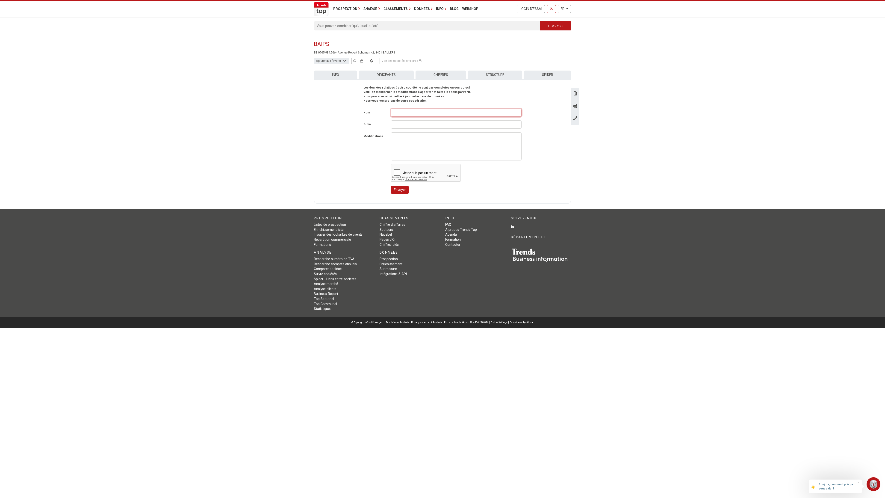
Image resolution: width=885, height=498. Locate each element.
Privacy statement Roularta (426, 322)
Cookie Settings (499, 322)
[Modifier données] (575, 119)
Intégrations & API (393, 274)
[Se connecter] (551, 9)
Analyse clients (325, 289)
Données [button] (422, 9)
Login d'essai (531, 9)
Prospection (389, 259)
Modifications (373, 136)
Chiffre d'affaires (392, 225)
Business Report (326, 294)
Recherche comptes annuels (335, 264)
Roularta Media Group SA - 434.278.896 (466, 322)
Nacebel (386, 235)
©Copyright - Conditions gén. (367, 322)
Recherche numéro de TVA (334, 259)
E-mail (367, 124)
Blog (454, 9)
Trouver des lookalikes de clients (338, 235)
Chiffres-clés (389, 245)
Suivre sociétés (325, 274)
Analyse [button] (370, 9)
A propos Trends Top (461, 230)
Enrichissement (391, 264)
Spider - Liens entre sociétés (335, 279)
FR (563, 9)
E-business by (522, 322)
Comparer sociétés (328, 269)
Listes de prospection (330, 225)
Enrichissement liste (329, 230)
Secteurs (386, 230)
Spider (547, 75)
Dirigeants (386, 75)
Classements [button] (396, 9)
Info (335, 75)
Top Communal (325, 304)
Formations (322, 245)
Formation (453, 240)
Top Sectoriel (324, 299)
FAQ (448, 225)
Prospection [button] (345, 9)
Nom (366, 112)
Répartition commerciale (332, 240)
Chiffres (441, 75)
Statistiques (322, 309)
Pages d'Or (388, 240)
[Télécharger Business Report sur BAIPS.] (575, 94)
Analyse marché (326, 284)
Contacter (452, 245)
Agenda (451, 235)
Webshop (470, 9)
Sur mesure (388, 269)
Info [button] (440, 9)
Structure (495, 75)
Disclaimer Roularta (397, 322)
